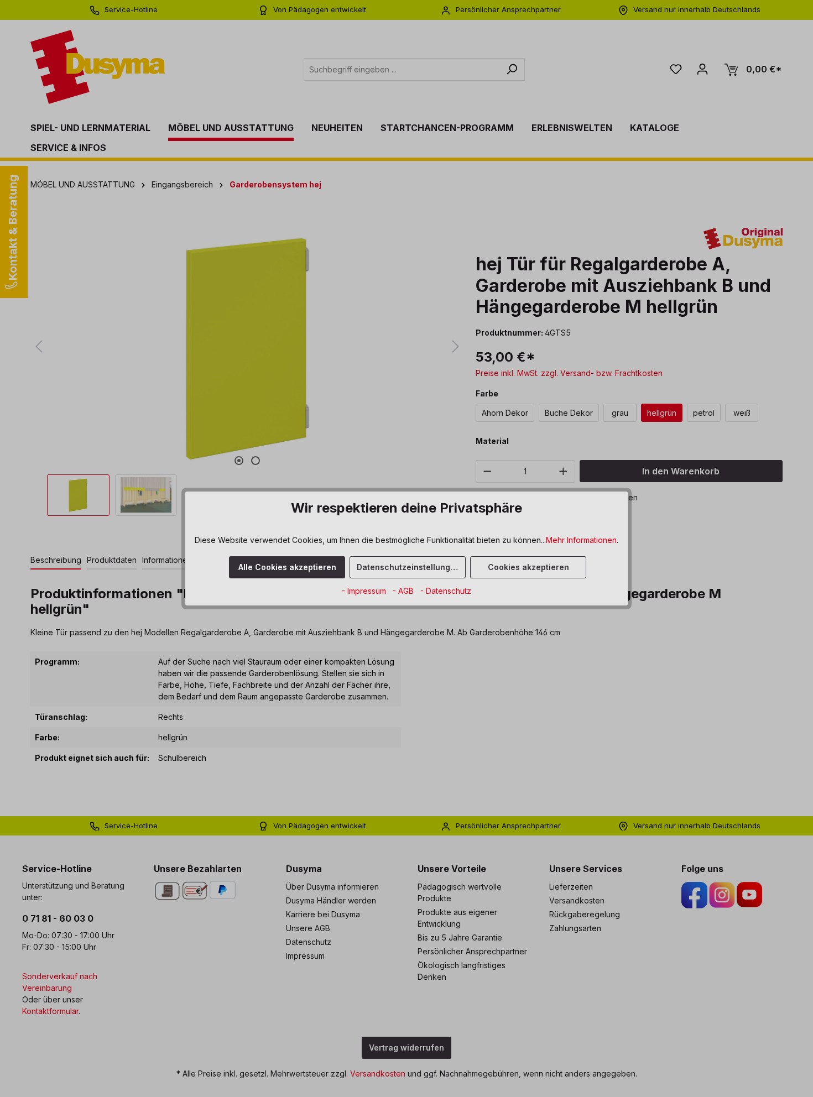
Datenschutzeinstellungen (408, 567)
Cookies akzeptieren (528, 567)
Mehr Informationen (581, 540)
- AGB (404, 590)
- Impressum (365, 590)
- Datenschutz (445, 590)
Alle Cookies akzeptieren (287, 567)
